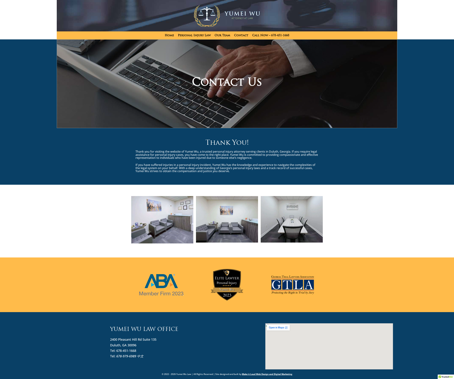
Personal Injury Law (194, 35)
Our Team (222, 35)
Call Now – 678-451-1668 (270, 35)
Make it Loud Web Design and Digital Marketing (267, 374)
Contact (241, 35)
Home (169, 35)
